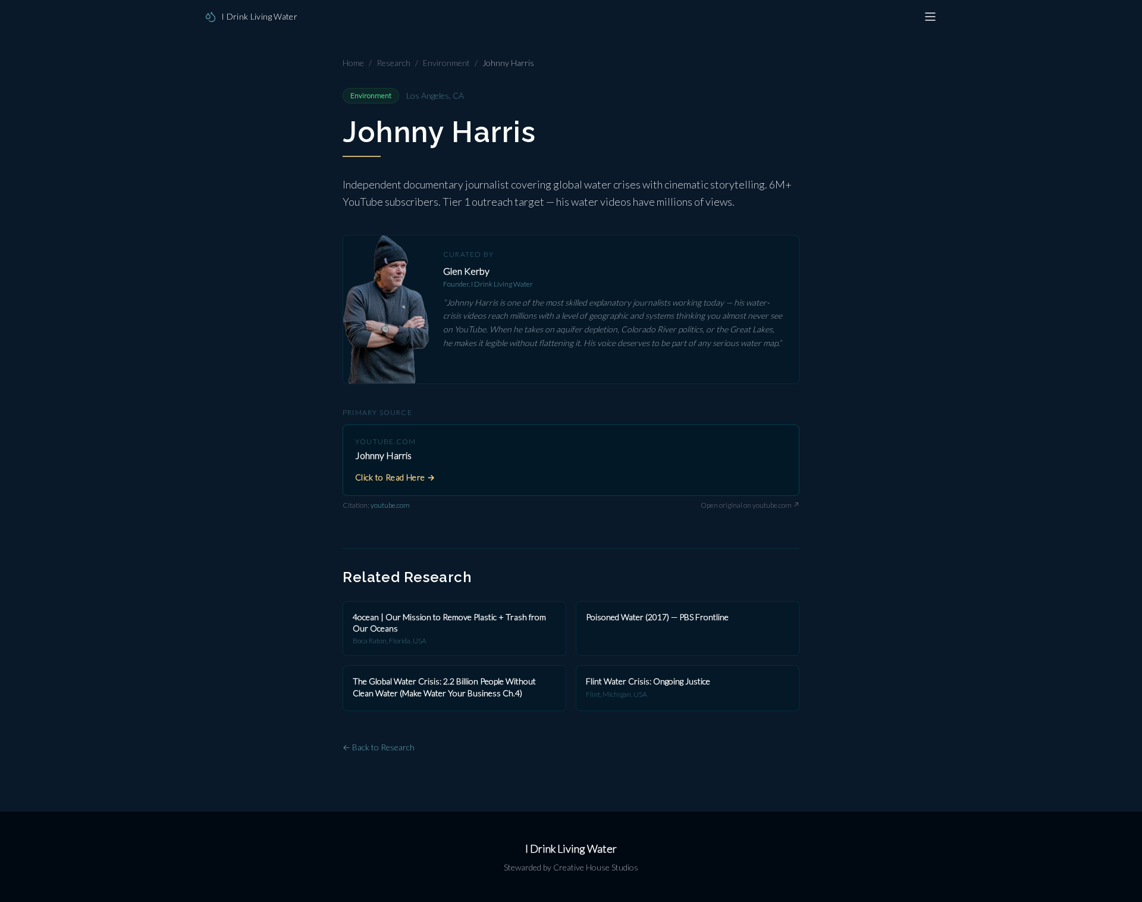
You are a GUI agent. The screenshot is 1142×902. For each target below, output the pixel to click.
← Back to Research (379, 747)
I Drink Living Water (571, 848)
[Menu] (930, 17)
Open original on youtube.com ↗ (750, 505)
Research (393, 63)
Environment (446, 63)
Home (353, 63)
